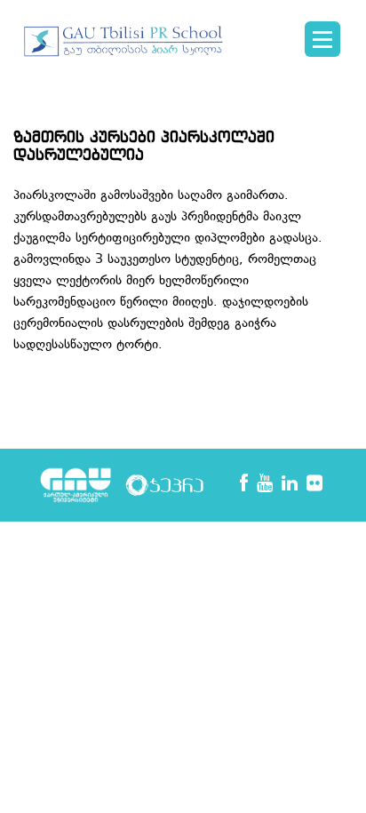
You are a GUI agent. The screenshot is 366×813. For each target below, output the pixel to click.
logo (124, 49)
